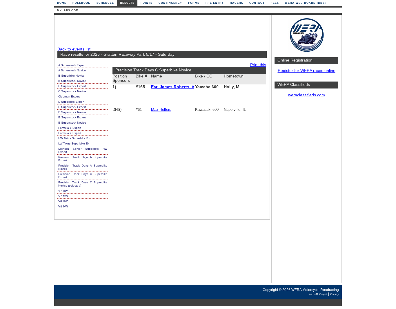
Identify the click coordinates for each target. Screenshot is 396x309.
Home (61, 2)
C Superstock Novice (72, 91)
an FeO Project (318, 294)
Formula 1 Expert (69, 127)
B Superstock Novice (72, 80)
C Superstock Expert (72, 86)
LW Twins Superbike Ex (73, 143)
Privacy (334, 294)
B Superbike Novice (71, 75)
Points (146, 2)
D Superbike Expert (71, 101)
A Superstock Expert (72, 65)
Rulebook (81, 2)
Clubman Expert (69, 96)
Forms (193, 2)
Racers (236, 2)
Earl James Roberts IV (172, 87)
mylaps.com (68, 10)
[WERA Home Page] (306, 51)
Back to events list (73, 49)
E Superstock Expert (72, 117)
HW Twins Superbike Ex (74, 138)
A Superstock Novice (72, 70)
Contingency (170, 2)
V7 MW (63, 196)
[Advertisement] (306, 193)
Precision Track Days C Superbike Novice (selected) (82, 184)
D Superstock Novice (72, 112)
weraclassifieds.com (306, 95)
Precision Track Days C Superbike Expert (82, 175)
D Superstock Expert (72, 107)
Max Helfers (161, 109)
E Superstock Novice (72, 122)
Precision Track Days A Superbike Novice (82, 167)
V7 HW (63, 190)
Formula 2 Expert (69, 133)
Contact (257, 2)
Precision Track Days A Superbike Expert (82, 159)
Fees (275, 2)
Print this (258, 65)
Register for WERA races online (306, 70)
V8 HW (63, 201)
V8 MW (63, 206)
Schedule (105, 2)
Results (127, 2)
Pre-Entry (215, 2)
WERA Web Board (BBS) (305, 2)
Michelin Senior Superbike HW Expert (82, 150)
